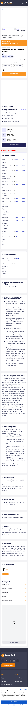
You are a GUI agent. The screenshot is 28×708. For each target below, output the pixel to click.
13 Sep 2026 (11, 135)
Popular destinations (7, 684)
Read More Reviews (14, 642)
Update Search (14, 145)
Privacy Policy (18, 678)
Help (2, 678)
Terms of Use (18, 681)
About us (3, 681)
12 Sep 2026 (10, 131)
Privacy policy (23, 689)
